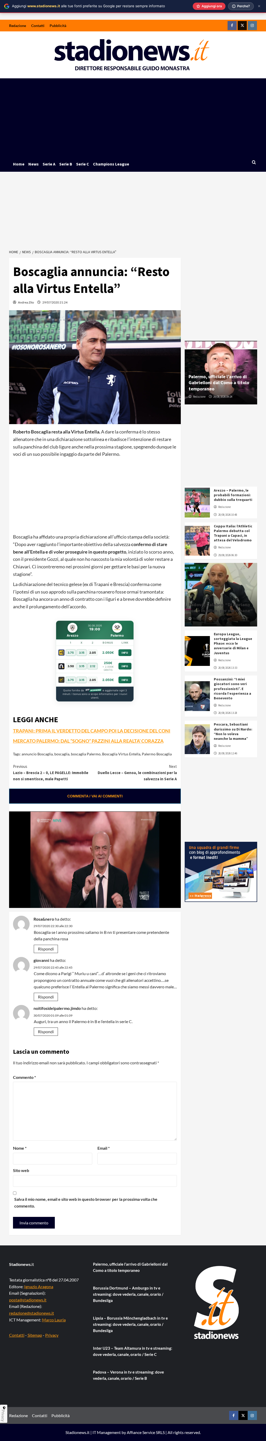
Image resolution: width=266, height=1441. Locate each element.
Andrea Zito (26, 302)
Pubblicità (58, 25)
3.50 (71, 666)
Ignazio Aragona (38, 1286)
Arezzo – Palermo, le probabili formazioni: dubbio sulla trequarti (233, 495)
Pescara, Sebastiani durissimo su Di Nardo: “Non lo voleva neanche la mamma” (233, 731)
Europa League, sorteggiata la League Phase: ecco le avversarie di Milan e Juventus (233, 643)
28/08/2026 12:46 (227, 753)
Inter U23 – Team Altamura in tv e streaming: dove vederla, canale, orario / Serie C (132, 1351)
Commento (24, 1077)
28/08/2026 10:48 (227, 514)
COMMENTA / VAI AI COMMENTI (95, 796)
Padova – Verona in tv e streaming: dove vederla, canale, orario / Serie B (128, 1375)
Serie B (65, 164)
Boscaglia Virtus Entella (121, 754)
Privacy (51, 1335)
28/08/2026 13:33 (227, 668)
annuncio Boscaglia (37, 754)
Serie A (49, 164)
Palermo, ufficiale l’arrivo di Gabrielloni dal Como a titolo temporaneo (219, 383)
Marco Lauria (54, 1319)
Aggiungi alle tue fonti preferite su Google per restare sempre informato (88, 6)
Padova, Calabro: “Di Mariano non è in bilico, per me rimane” (221, 607)
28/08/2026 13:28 (227, 713)
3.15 (81, 652)
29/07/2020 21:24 (55, 302)
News (33, 164)
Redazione (17, 25)
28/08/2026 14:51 (222, 618)
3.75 (71, 652)
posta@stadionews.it (27, 1299)
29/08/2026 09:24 (222, 396)
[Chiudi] (259, 6)
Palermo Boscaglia (157, 754)
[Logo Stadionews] (217, 1302)
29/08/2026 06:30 (227, 555)
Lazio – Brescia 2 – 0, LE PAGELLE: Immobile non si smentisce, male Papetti (50, 772)
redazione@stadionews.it (31, 1313)
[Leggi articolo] (197, 503)
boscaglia (61, 754)
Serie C (82, 164)
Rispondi (46, 948)
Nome (19, 1148)
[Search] (254, 162)
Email (103, 1148)
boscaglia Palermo (86, 754)
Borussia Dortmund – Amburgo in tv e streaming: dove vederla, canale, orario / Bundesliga (128, 1294)
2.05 (92, 652)
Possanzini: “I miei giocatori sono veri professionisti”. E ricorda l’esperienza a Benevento (232, 688)
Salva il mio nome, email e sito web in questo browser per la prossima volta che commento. (85, 1202)
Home (18, 164)
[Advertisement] (133, 117)
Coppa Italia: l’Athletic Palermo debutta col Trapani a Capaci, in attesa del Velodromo (233, 533)
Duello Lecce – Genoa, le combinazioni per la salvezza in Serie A (137, 772)
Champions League (111, 164)
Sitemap (35, 1335)
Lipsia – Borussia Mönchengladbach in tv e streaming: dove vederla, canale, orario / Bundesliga (130, 1324)
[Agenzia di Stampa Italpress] (221, 871)
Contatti (37, 25)
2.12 (92, 666)
